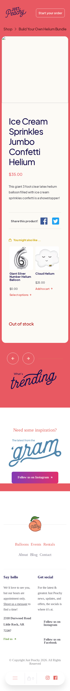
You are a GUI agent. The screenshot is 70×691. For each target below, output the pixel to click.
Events (36, 544)
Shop (8, 29)
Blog (34, 554)
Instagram (52, 623)
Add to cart (42, 288)
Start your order (50, 13)
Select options (19, 294)
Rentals (49, 544)
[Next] (28, 358)
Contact (46, 554)
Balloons (22, 544)
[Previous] (13, 358)
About (23, 554)
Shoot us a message (15, 604)
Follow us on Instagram (34, 477)
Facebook (52, 641)
